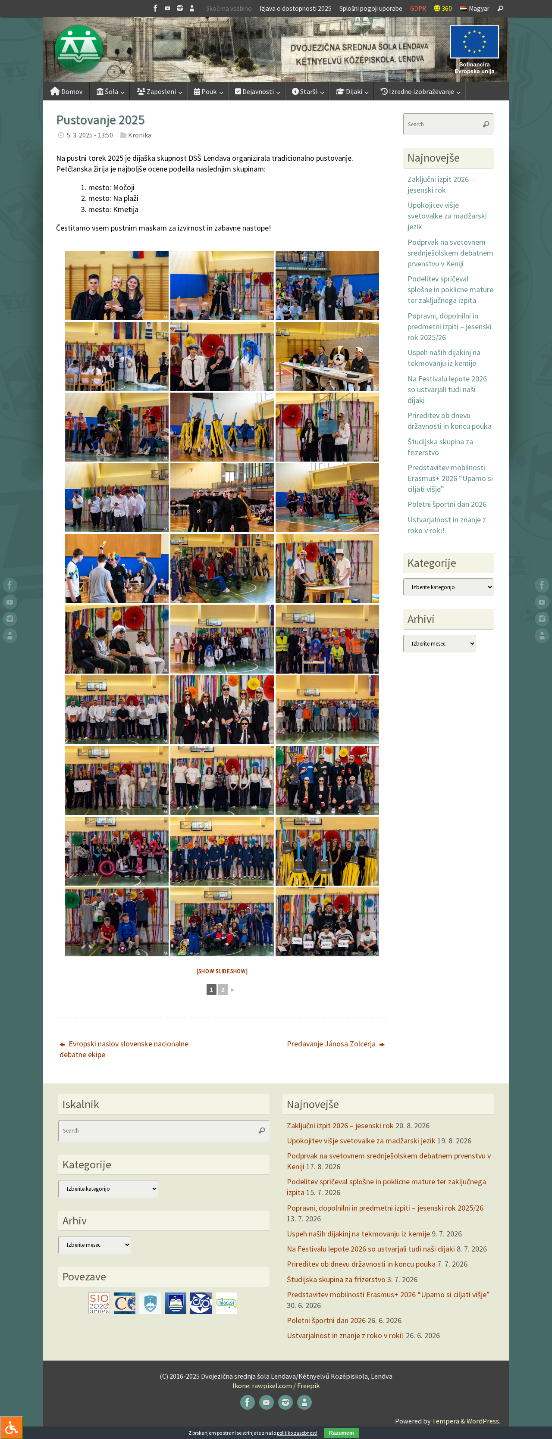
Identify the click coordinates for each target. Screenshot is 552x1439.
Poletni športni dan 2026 (447, 504)
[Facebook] (156, 8)
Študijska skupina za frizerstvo (336, 1279)
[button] (276, 49)
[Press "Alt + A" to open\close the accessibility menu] (11, 1427)
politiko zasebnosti (297, 1433)
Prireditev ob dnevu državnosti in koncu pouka (361, 1264)
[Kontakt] (192, 8)
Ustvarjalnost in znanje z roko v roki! (345, 1335)
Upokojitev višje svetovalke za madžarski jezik (447, 215)
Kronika (139, 135)
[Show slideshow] (222, 971)
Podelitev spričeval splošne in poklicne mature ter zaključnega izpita (450, 289)
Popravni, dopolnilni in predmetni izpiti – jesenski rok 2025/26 (450, 326)
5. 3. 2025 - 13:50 (90, 135)
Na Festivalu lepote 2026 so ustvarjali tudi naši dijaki (447, 389)
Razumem (341, 1433)
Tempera (445, 1421)
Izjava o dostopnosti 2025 (296, 8)
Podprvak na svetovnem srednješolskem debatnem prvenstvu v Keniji (450, 252)
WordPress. (483, 1421)
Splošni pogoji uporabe (370, 8)
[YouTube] (168, 8)
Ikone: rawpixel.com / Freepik (276, 1385)
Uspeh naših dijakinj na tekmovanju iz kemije (358, 1234)
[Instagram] (180, 8)
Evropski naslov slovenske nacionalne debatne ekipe (124, 1049)
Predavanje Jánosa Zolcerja (332, 1044)
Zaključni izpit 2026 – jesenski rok (340, 1125)
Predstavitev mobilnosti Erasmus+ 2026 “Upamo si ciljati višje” (450, 478)
